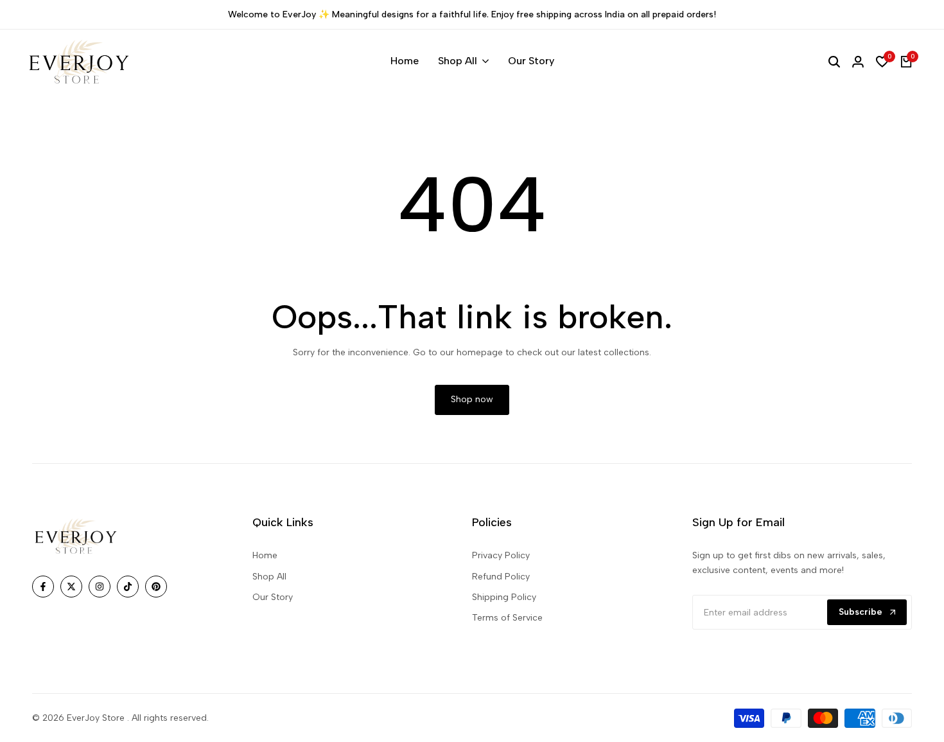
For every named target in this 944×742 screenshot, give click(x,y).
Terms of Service (507, 617)
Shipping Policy (504, 597)
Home (264, 555)
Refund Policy (501, 576)
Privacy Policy (501, 555)
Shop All (269, 576)
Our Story (272, 597)
